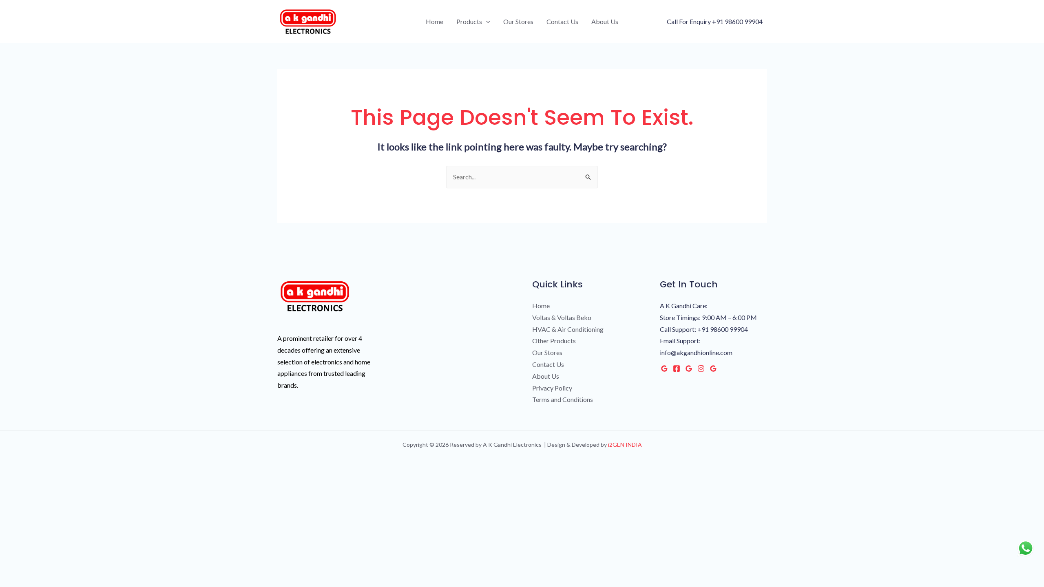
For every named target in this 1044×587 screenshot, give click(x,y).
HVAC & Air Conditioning (568, 329)
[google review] (713, 368)
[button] (486, 21)
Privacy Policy (552, 388)
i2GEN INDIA (624, 444)
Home (434, 21)
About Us (604, 21)
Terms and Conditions (562, 399)
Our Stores (518, 21)
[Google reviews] (688, 368)
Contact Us (562, 21)
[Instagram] (701, 368)
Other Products (554, 340)
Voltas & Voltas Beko (561, 317)
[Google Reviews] (664, 368)
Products (469, 21)
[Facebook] (676, 368)
